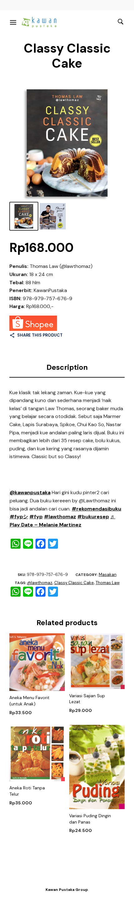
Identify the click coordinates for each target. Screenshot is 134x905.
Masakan (108, 574)
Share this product (40, 335)
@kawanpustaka (30, 492)
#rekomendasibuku (96, 508)
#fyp (36, 516)
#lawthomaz (60, 516)
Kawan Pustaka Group (66, 889)
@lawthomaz (39, 582)
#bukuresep (93, 516)
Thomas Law (108, 582)
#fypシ (19, 516)
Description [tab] (67, 367)
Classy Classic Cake (74, 582)
